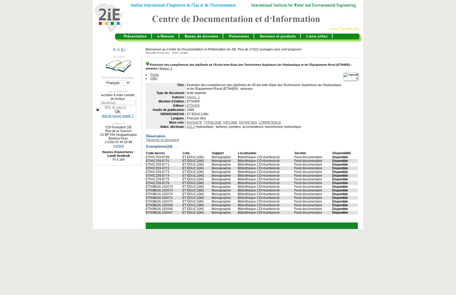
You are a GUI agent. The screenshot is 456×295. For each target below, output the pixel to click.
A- (114, 49)
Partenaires (239, 36)
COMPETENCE (270, 122)
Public (154, 75)
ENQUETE (194, 122)
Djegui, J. (166, 68)
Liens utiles (316, 36)
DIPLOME (230, 122)
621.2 (191, 127)
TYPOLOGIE (213, 122)
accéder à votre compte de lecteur (118, 97)
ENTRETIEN (248, 122)
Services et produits (278, 36)
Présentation (135, 36)
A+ (123, 49)
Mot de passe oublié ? (118, 116)
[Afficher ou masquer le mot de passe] (97, 109)
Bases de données (201, 36)
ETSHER (193, 105)
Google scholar (244, 226)
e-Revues (165, 36)
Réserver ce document (162, 140)
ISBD (154, 78)
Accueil (118, 57)
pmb (265, 226)
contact (118, 146)
